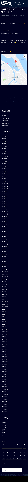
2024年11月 (5, 186)
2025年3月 (5, 179)
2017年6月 (4, 404)
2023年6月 (5, 226)
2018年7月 (4, 371)
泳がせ (3, 432)
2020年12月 (5, 301)
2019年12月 (5, 329)
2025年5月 (5, 174)
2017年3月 (4, 412)
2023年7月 (5, 224)
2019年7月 (4, 341)
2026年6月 (5, 141)
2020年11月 (5, 304)
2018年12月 (5, 359)
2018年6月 (4, 374)
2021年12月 (5, 271)
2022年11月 (5, 244)
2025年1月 (4, 181)
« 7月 (3, 463)
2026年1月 (4, 154)
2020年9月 (5, 309)
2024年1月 (4, 209)
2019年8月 (4, 339)
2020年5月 (5, 316)
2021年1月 (4, 299)
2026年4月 (5, 146)
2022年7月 (5, 254)
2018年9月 (4, 366)
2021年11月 (5, 274)
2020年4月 (5, 319)
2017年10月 (5, 394)
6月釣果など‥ (5, 120)
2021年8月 (4, 281)
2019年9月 (4, 336)
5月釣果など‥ (5, 123)
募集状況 (4, 115)
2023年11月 (5, 214)
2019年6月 (4, 344)
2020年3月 (5, 321)
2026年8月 (5, 136)
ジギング (22, 15)
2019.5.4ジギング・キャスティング (13, 102)
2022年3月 (5, 264)
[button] (23, 3)
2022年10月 (5, 246)
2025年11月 (5, 158)
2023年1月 (4, 239)
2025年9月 (5, 164)
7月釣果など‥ (5, 118)
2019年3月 (4, 351)
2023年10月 (5, 216)
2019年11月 (5, 331)
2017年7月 (4, 401)
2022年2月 (5, 266)
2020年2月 (5, 324)
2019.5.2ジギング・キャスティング (14, 98)
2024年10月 (5, 189)
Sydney (14, 479)
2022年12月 (5, 241)
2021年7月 (4, 284)
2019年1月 (4, 356)
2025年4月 (5, 176)
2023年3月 (5, 234)
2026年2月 (5, 151)
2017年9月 (4, 397)
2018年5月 (4, 376)
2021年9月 (4, 279)
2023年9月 (5, 219)
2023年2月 (5, 236)
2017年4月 (4, 409)
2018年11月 (5, 361)
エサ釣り (4, 422)
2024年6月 (5, 196)
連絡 (3, 435)
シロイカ (4, 425)
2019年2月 (4, 354)
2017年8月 (4, 399)
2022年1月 (4, 269)
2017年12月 (5, 389)
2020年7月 (5, 311)
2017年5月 (4, 406)
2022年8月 (5, 251)
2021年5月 (4, 289)
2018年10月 (5, 364)
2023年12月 (5, 211)
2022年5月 (5, 259)
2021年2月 (4, 296)
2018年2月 (4, 384)
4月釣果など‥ (5, 125)
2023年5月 (5, 229)
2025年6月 (5, 171)
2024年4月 (5, 201)
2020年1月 (4, 326)
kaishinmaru (7, 15)
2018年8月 (4, 369)
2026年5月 (5, 143)
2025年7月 (5, 169)
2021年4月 (4, 291)
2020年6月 (5, 314)
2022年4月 (5, 261)
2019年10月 (5, 334)
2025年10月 (5, 161)
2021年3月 (4, 294)
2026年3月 (5, 149)
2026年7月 (5, 138)
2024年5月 (5, 199)
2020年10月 (5, 306)
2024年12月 (5, 184)
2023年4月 (5, 231)
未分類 (3, 430)
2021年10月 (5, 276)
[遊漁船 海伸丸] (11, 3)
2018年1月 (4, 386)
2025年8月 (5, 166)
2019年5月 (4, 346)
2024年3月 (5, 204)
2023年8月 (5, 221)
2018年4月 (4, 379)
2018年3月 (4, 381)
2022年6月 (5, 256)
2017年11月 (5, 391)
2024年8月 (5, 194)
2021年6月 (4, 286)
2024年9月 (5, 191)
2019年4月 (4, 349)
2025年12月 (5, 156)
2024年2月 (5, 206)
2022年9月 (5, 249)
